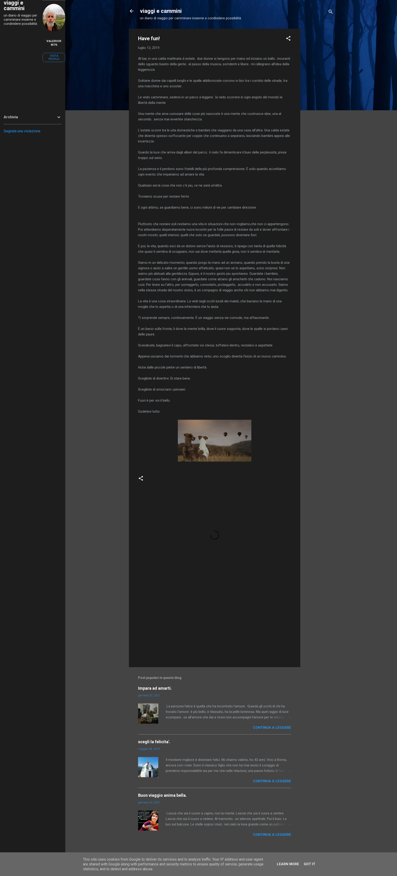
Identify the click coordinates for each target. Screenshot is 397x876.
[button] (288, 39)
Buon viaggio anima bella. (162, 795)
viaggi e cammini (161, 11)
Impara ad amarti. (155, 688)
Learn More (288, 864)
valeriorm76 (53, 42)
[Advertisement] (318, 98)
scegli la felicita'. (154, 741)
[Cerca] (330, 13)
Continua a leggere (272, 728)
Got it (309, 864)
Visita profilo (54, 57)
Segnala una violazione (22, 131)
